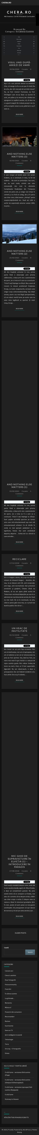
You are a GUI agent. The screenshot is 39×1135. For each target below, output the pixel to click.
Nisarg (19, 1132)
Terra (7, 1044)
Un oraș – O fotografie (13, 1049)
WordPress (27, 1130)
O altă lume (9, 1094)
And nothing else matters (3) (19, 155)
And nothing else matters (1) (19, 485)
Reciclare (19, 559)
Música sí (8, 1007)
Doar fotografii (10, 980)
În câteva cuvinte (11, 994)
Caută (6, 948)
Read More (20, 114)
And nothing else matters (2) (19, 252)
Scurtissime (9, 1026)
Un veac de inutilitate (19, 629)
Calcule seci (9, 971)
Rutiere (7, 1021)
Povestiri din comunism (13, 1012)
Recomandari (9, 1016)
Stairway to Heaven (12, 1099)
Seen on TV (9, 1030)
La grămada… (10, 998)
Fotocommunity (11, 984)
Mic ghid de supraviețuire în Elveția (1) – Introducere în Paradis (19, 861)
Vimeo (7, 1053)
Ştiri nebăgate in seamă (13, 1035)
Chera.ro (6, 2)
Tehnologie (9, 1039)
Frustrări (8, 989)
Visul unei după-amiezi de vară (19, 63)
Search (30, 952)
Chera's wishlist (10, 975)
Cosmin (25, 69)
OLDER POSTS (20, 933)
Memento (8, 1003)
